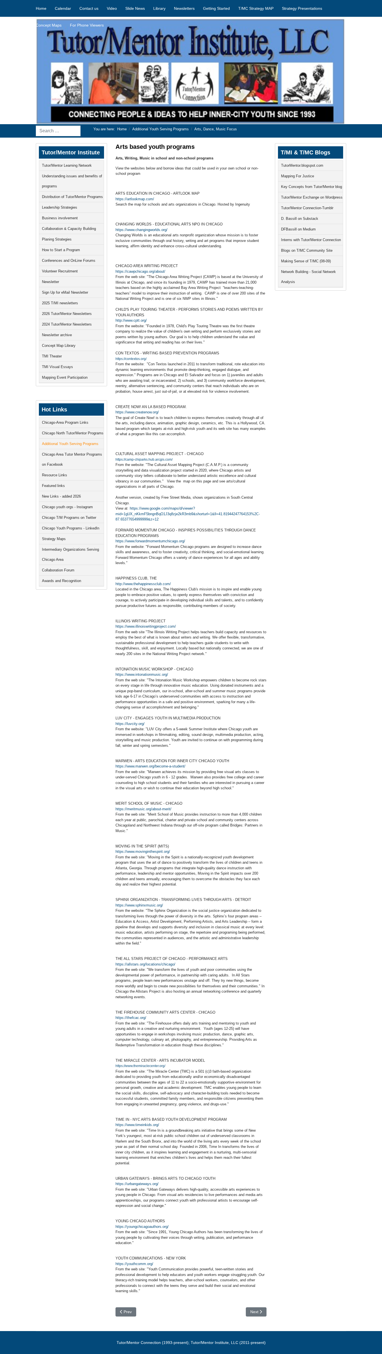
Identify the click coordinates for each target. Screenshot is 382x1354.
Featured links (53, 486)
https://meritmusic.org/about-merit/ (143, 809)
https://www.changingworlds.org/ (141, 230)
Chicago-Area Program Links (65, 422)
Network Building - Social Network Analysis (308, 277)
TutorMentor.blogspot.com (302, 165)
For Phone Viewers (87, 25)
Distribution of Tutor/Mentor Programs (72, 197)
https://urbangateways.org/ (137, 1184)
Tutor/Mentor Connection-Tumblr (307, 208)
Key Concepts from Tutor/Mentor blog (311, 187)
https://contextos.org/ (131, 359)
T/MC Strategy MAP (255, 8)
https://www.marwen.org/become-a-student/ (150, 766)
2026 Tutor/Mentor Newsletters (67, 314)
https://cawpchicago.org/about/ (140, 271)
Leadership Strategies (59, 207)
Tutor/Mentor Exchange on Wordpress (312, 197)
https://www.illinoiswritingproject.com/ (145, 626)
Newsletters (184, 8)
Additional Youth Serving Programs (70, 444)
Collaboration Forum (58, 570)
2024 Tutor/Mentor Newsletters (67, 324)
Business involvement (60, 218)
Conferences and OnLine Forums (68, 260)
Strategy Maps (54, 539)
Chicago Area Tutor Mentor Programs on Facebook (72, 459)
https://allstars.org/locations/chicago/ (145, 964)
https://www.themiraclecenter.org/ (140, 1066)
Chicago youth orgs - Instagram (67, 507)
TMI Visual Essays (57, 367)
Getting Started (216, 8)
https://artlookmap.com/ (134, 199)
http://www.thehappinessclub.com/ (143, 584)
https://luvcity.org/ (130, 724)
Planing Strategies (57, 239)
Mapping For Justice (297, 176)
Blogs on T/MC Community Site (307, 250)
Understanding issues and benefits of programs (72, 181)
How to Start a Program (61, 250)
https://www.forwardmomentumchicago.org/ (150, 541)
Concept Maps (49, 25)
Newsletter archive (57, 335)
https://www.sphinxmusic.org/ (139, 905)
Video (112, 8)
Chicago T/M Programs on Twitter (69, 517)
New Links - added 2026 (61, 496)
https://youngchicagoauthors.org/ (142, 1227)
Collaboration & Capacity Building (69, 229)
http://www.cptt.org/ (131, 320)
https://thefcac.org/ (130, 1018)
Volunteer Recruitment (60, 271)
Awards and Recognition (61, 581)
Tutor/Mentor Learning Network (67, 165)
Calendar (63, 8)
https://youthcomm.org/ (134, 1264)
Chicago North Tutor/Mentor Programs (72, 433)
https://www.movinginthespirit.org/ (142, 851)
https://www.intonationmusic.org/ (141, 674)
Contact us (88, 8)
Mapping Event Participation (65, 377)
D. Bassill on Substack (299, 218)
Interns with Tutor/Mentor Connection (311, 240)
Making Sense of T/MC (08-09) (306, 261)
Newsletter (50, 282)
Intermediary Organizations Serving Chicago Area (70, 554)
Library (159, 8)
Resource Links (54, 475)
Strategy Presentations (302, 8)
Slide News (135, 8)
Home (41, 8)
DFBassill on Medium (298, 229)
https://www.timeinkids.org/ (137, 1125)
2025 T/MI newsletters (60, 303)
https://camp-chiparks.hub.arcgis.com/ (144, 459)
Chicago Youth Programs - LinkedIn (70, 528)
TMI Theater (52, 356)
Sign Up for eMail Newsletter (65, 292)
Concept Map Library (59, 345)
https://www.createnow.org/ (137, 412)
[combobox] (58, 131)
